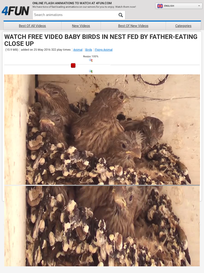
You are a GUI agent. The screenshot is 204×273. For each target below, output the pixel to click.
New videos (81, 26)
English (169, 6)
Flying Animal (104, 49)
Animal (78, 49)
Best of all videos (32, 26)
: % (90, 56)
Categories (183, 26)
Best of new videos (133, 26)
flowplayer (161, 180)
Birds (88, 49)
